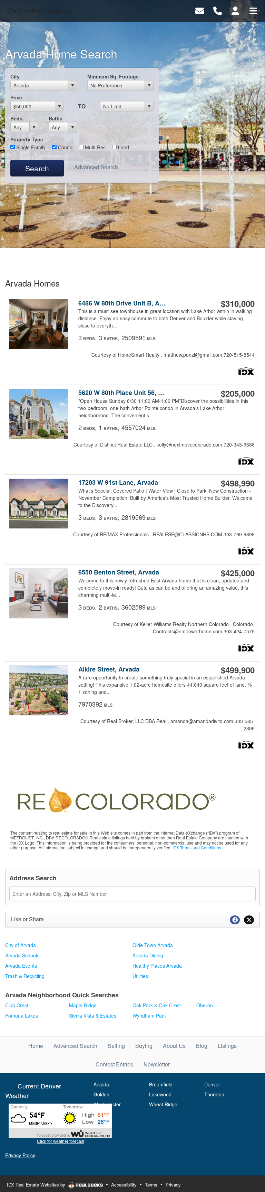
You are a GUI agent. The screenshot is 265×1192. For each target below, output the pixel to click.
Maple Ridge (83, 1005)
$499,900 (238, 670)
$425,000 (238, 573)
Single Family (30, 147)
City (15, 76)
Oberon (204, 1005)
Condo (64, 147)
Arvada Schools (22, 955)
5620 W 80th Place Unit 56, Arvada (122, 392)
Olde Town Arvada (152, 945)
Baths (55, 118)
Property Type (26, 139)
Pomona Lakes (21, 1015)
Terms (151, 1184)
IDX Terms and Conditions (197, 847)
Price (16, 97)
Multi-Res (95, 147)
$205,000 (238, 393)
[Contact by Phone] (217, 10)
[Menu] (253, 10)
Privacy (173, 1184)
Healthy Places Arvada (157, 965)
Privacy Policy (20, 1155)
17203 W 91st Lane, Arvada (118, 482)
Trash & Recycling (25, 976)
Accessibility (124, 1184)
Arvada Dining (147, 955)
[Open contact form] (199, 10)
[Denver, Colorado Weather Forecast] (60, 1120)
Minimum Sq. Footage (113, 76)
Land (123, 147)
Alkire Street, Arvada (108, 669)
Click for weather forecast (60, 1141)
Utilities (140, 976)
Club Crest (16, 1005)
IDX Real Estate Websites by (37, 1184)
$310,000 (238, 303)
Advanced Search (96, 167)
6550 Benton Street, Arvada (118, 572)
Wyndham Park (149, 1015)
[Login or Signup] (235, 10)
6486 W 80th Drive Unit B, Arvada (122, 303)
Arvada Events (21, 965)
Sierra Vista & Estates (92, 1015)
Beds (16, 118)
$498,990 (238, 483)
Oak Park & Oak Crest (156, 1005)
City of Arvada (20, 945)
